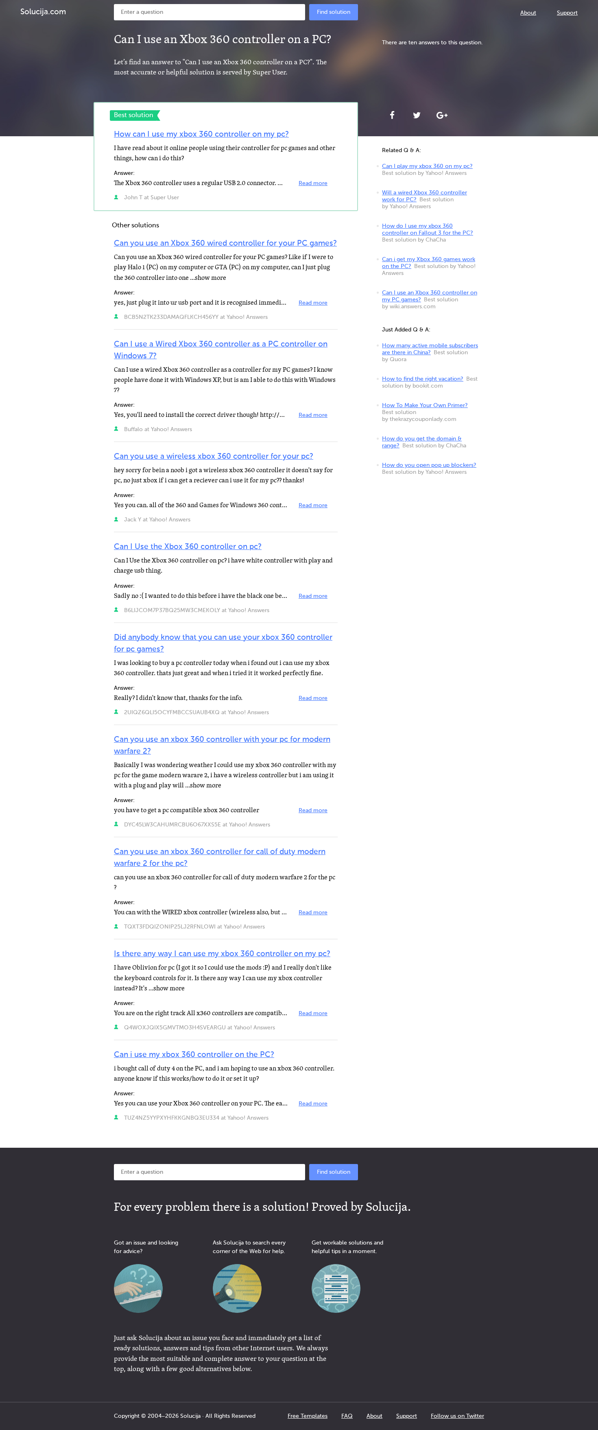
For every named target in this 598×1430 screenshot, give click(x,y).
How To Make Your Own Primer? (425, 405)
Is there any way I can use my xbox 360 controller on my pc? (222, 954)
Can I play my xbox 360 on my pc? (427, 166)
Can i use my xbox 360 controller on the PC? (194, 1055)
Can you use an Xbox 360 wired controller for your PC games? (225, 243)
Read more (313, 183)
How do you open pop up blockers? (429, 465)
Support (567, 13)
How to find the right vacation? (422, 379)
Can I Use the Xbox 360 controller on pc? (188, 547)
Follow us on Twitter (457, 1416)
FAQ (347, 1416)
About (528, 13)
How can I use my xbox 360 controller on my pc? (201, 134)
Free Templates (307, 1416)
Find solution (333, 12)
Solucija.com (43, 12)
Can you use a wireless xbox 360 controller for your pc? (213, 456)
